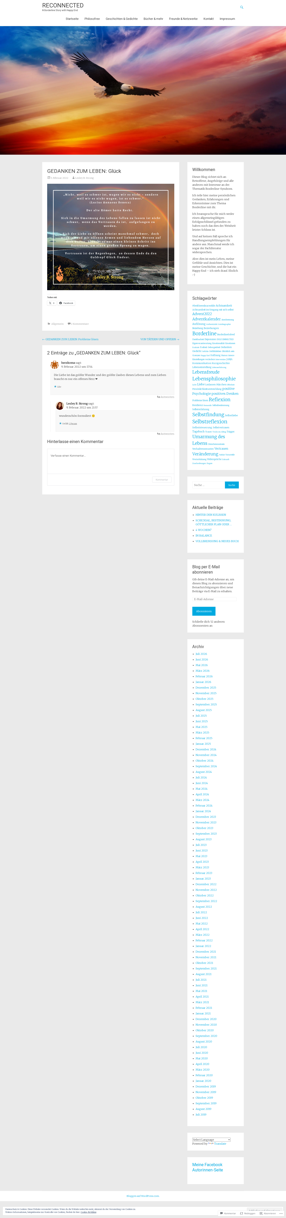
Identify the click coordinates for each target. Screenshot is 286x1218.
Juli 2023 (201, 845)
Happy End (205, 355)
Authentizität (211, 324)
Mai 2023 (201, 856)
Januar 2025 (203, 743)
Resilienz (197, 405)
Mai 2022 (202, 923)
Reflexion (220, 400)
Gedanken (226, 347)
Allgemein (57, 323)
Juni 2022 (202, 918)
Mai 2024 (202, 788)
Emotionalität (218, 343)
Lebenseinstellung (201, 367)
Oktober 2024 (205, 760)
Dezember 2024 (206, 749)
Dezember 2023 (206, 816)
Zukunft (225, 459)
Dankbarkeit (198, 339)
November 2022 (206, 889)
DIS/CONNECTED (225, 339)
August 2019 (203, 1109)
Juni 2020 (202, 1052)
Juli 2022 (201, 912)
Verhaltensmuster (203, 448)
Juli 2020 (201, 1047)
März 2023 (202, 867)
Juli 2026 (201, 654)
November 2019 (206, 1092)
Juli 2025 (201, 715)
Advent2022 (202, 314)
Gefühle (205, 351)
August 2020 (204, 1041)
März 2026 (203, 670)
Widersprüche (214, 459)
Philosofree (92, 18)
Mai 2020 (202, 1058)
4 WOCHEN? (204, 530)
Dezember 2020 (206, 1019)
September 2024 (206, 766)
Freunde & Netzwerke (183, 18)
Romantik (208, 405)
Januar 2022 (203, 946)
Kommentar (162, 479)
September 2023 (206, 833)
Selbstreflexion (209, 422)
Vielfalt (222, 455)
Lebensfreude (205, 372)
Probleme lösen (200, 400)
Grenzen (196, 355)
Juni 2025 (202, 721)
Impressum (227, 18)
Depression (210, 339)
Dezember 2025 (206, 687)
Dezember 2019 (206, 1086)
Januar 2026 (203, 682)
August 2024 (204, 771)
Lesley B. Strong (84, 177)
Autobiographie (224, 324)
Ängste (209, 463)
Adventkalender (206, 319)
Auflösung (199, 324)
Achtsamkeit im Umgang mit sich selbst (213, 309)
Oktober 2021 (204, 963)
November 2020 (206, 1024)
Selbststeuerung (202, 427)
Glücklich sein (228, 351)
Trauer (208, 431)
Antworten (167, 397)
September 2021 (206, 968)
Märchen (221, 384)
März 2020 (203, 1069)
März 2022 (203, 934)
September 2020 (206, 1036)
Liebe (201, 384)
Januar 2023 (203, 878)
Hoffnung (215, 355)
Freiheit (203, 347)
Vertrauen (221, 448)
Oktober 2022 (205, 895)
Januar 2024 (203, 811)
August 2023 (204, 839)
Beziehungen (211, 328)
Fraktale (195, 347)
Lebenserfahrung (219, 367)
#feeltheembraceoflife (203, 305)
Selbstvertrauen (221, 427)
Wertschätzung (199, 459)
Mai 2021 (201, 991)
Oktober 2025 (204, 698)
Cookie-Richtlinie (88, 1212)
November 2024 (206, 755)
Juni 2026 (202, 659)
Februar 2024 (204, 805)
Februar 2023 (204, 873)
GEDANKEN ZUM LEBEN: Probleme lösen (70, 339)
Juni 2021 (202, 985)
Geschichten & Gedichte (122, 18)
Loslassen (210, 384)
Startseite (72, 18)
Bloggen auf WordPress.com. (143, 1196)
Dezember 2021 (206, 951)
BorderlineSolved (226, 334)
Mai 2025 (201, 727)
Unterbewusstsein (216, 444)
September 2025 (206, 704)
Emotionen (230, 343)
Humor (224, 355)
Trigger (231, 431)
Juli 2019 (201, 1114)
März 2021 (202, 1002)
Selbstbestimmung (220, 405)
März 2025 (202, 732)
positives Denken (225, 394)
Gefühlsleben (215, 351)
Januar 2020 (203, 1081)
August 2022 (204, 906)
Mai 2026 (202, 665)
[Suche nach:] (208, 485)
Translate (220, 1143)
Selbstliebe (231, 415)
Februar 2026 (204, 676)
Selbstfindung (208, 415)
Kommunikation (201, 363)
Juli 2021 (201, 979)
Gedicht (196, 351)
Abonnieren (204, 611)
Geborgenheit (214, 347)
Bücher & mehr (153, 18)
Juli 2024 (201, 777)
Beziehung (197, 328)
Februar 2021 (204, 1007)
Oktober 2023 (204, 828)
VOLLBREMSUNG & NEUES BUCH (217, 541)
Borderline (204, 333)
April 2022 (202, 929)
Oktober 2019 (204, 1097)
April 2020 (202, 1064)
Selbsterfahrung (200, 409)
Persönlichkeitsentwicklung (207, 389)
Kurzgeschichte (221, 363)
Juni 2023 (202, 850)
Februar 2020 (204, 1075)
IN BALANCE (204, 535)
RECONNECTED (63, 5)
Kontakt (209, 18)
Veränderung (205, 454)
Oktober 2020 (205, 1030)
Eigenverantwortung (202, 343)
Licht (194, 385)
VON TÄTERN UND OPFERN (160, 339)
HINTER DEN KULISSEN (211, 514)
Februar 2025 (204, 738)
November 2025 (206, 693)
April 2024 (202, 794)
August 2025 (204, 710)
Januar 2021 (203, 1013)
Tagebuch (198, 431)
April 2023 (202, 861)
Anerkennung (227, 319)
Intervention (221, 359)
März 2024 (202, 800)
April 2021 (202, 996)
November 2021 (206, 957)
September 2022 (206, 901)
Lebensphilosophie (214, 379)
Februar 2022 (204, 940)
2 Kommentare (80, 323)
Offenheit (231, 385)
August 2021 (204, 974)
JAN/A (229, 359)
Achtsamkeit (224, 305)
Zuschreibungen (199, 463)
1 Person (73, 423)
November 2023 (206, 822)
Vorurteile (230, 454)
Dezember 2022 (206, 884)
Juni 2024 (202, 783)
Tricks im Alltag (219, 432)
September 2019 (206, 1103)
